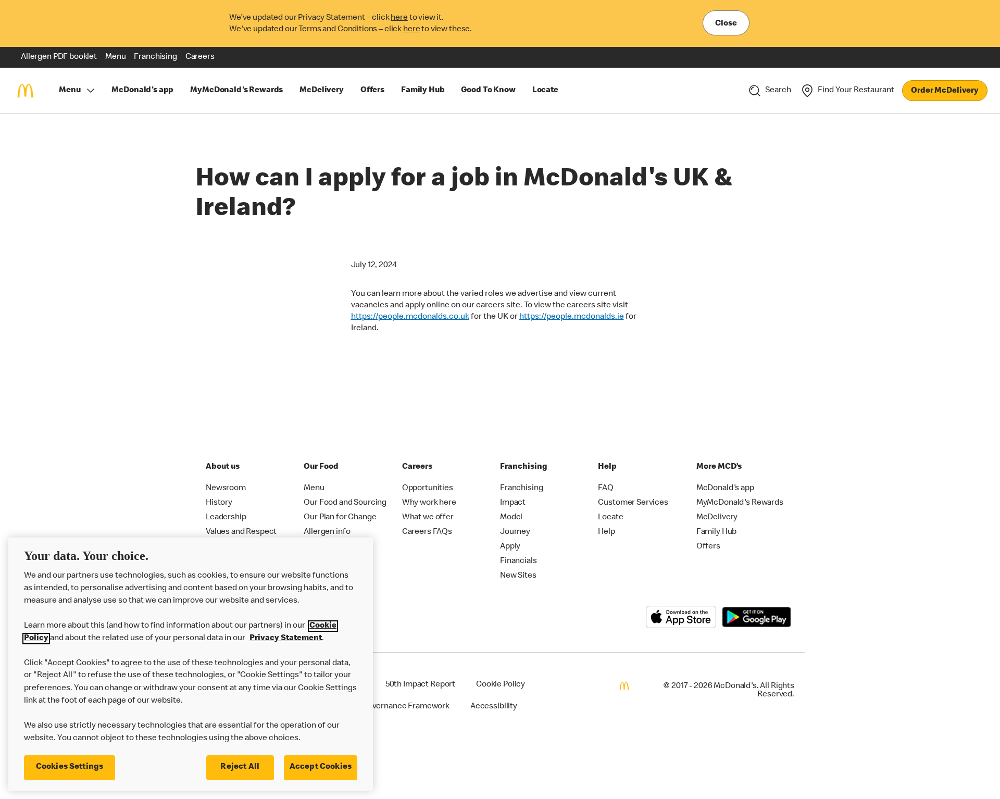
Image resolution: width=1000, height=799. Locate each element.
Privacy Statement (285, 638)
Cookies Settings (70, 767)
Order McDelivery (945, 91)
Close (726, 24)
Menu (69, 90)
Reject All (239, 767)
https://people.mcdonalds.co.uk (410, 317)
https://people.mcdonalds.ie (571, 317)
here (399, 18)
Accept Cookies (321, 767)
